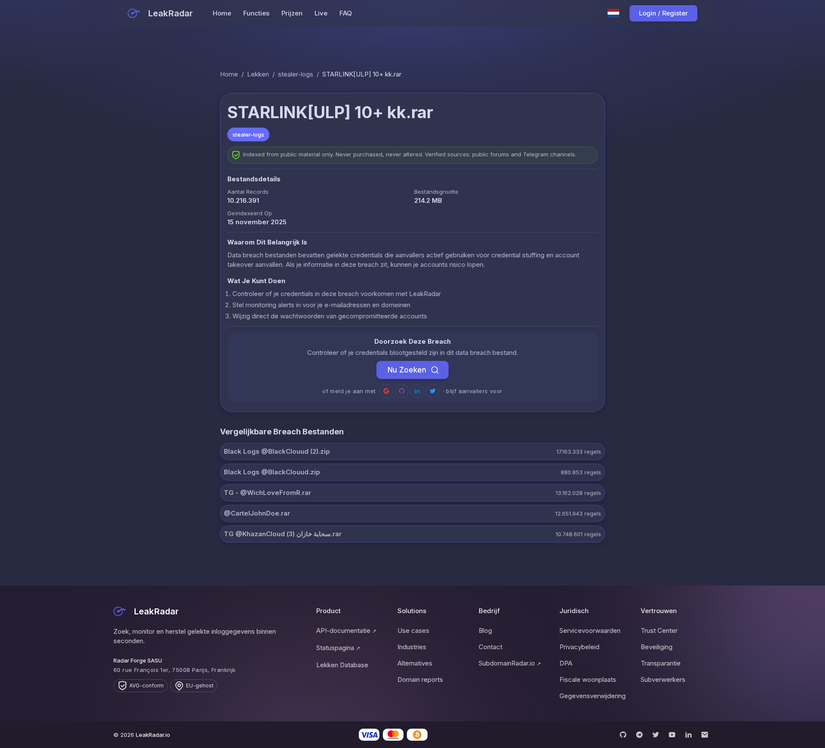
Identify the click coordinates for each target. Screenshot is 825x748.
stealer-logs (295, 74)
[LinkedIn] (688, 735)
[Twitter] (656, 735)
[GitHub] (623, 735)
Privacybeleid (579, 647)
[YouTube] (672, 735)
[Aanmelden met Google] (386, 391)
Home (222, 13)
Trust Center (659, 630)
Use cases (413, 630)
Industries (411, 647)
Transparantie (661, 663)
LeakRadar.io (153, 734)
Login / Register (663, 13)
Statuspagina (338, 648)
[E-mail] (705, 735)
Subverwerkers (663, 679)
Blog (485, 630)
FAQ (345, 13)
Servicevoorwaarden (589, 630)
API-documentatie (346, 630)
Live (321, 13)
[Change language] (613, 13)
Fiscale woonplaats (587, 679)
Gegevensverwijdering (592, 696)
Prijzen (291, 13)
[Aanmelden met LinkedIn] (417, 391)
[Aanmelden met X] (433, 391)
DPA (565, 663)
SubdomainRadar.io (510, 663)
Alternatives (414, 663)
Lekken (258, 74)
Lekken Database (342, 665)
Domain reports (420, 679)
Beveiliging (656, 647)
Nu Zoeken (407, 370)
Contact (490, 647)
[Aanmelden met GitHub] (402, 391)
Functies (256, 13)
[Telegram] (639, 735)
